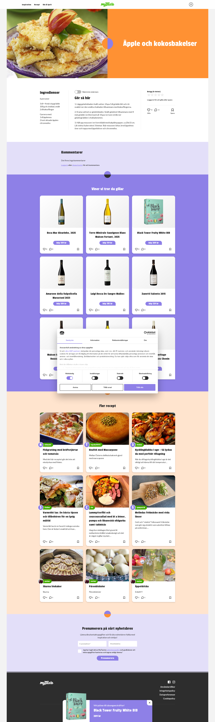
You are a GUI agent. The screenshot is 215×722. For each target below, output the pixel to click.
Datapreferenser (167, 694)
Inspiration (26, 5)
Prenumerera (107, 658)
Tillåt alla (139, 387)
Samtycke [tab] (70, 340)
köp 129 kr (153, 303)
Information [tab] (94, 340)
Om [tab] (145, 340)
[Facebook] (169, 682)
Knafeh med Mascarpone (103, 449)
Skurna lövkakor (52, 586)
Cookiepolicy (169, 698)
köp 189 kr (61, 303)
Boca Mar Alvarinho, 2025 (61, 232)
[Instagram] (173, 682)
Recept (37, 5)
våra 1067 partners (73, 351)
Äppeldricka (142, 586)
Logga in (64, 165)
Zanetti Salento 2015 (154, 293)
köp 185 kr (107, 303)
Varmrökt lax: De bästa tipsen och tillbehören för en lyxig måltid (60, 516)
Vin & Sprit (47, 5)
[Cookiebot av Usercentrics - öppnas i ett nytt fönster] (145, 333)
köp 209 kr (153, 242)
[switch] (95, 378)
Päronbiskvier (97, 586)
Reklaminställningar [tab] (120, 340)
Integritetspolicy (167, 691)
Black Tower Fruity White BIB (153, 232)
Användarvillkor (167, 687)
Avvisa (75, 387)
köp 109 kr (61, 242)
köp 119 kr (107, 242)
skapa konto (77, 165)
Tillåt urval (107, 387)
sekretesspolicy (113, 650)
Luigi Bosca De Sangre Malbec (107, 293)
